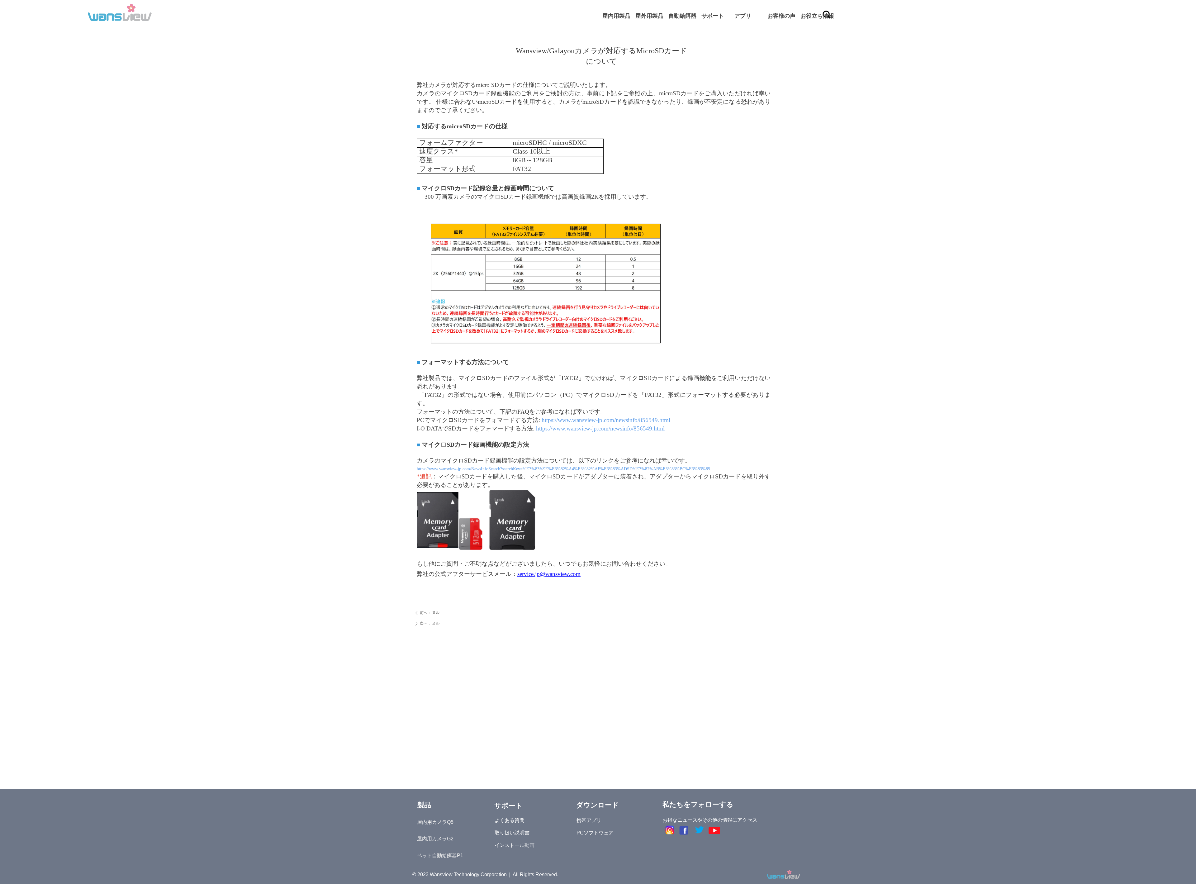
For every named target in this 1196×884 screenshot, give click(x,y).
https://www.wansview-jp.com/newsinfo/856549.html (606, 420)
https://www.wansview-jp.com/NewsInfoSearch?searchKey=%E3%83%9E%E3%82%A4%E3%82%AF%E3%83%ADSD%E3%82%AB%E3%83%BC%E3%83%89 (563, 469)
